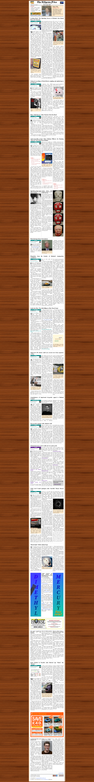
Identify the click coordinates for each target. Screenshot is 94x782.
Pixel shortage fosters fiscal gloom (39, 239)
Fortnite (51, 596)
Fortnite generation (45, 583)
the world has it (47, 591)
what (46, 605)
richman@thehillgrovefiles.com (41, 778)
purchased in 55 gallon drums (47, 608)
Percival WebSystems (45, 779)
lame (49, 604)
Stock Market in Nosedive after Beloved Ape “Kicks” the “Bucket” (47, 663)
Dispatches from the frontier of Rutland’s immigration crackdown (47, 256)
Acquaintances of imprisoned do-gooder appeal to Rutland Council (47, 398)
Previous (32, 15)
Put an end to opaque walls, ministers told (41, 423)
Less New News (61, 773)
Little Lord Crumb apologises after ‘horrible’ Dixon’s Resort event (47, 489)
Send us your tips (57, 484)
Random (35, 15)
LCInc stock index (36, 246)
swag (42, 599)
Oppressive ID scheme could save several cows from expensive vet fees (47, 353)
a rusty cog (46, 589)
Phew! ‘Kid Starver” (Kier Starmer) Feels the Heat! (43, 115)
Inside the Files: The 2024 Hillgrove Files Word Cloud (44, 308)
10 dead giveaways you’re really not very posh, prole (43, 446)
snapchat (43, 603)
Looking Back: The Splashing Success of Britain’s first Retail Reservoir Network (47, 19)
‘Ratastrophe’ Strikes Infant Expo (39, 545)
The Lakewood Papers (48, 319)
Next (38, 15)
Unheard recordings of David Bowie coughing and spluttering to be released (47, 81)
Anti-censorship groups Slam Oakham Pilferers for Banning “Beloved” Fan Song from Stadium (47, 139)
